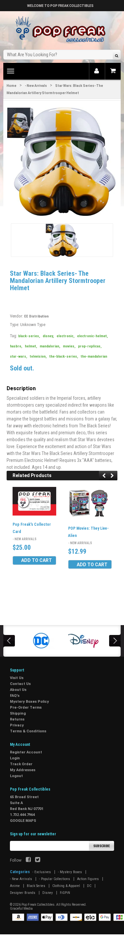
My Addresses (22, 770)
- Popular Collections (54, 879)
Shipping (18, 713)
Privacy (17, 725)
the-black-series (63, 356)
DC (89, 886)
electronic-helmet (92, 336)
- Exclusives (41, 872)
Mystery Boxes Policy (29, 701)
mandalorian (50, 346)
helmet (31, 346)
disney (48, 336)
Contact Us (20, 684)
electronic (65, 336)
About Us (18, 690)
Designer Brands (22, 893)
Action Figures (88, 879)
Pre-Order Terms (26, 707)
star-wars (18, 356)
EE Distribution (36, 316)
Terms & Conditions (28, 731)
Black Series (36, 886)
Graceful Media (21, 908)
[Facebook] (28, 860)
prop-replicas (90, 346)
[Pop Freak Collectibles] (62, 29)
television (38, 356)
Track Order (21, 764)
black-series (29, 336)
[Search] (116, 55)
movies (69, 346)
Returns (17, 719)
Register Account (26, 752)
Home (12, 86)
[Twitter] (37, 860)
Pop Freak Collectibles (38, 904)
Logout (16, 776)
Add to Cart (36, 560)
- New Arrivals (36, 86)
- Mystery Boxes (70, 872)
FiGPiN (65, 893)
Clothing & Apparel (66, 886)
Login (15, 758)
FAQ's (15, 696)
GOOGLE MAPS (23, 821)
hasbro (16, 346)
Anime (15, 886)
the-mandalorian (94, 356)
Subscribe (101, 846)
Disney (47, 893)
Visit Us (16, 678)
